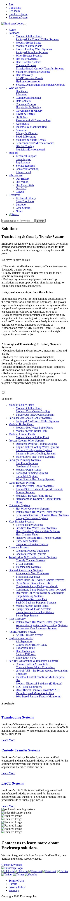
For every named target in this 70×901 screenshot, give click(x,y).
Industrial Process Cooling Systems (36, 453)
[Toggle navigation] (24, 24)
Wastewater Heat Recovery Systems (36, 628)
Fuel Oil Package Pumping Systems (36, 602)
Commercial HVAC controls (32, 664)
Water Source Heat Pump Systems (35, 456)
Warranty (14, 890)
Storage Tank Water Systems (32, 518)
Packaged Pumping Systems (32, 52)
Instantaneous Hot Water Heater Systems (39, 511)
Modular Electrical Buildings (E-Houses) (39, 683)
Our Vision (22, 181)
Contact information (27, 168)
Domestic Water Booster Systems (34, 485)
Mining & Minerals (27, 133)
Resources (14, 194)
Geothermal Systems (27, 466)
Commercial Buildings (28, 97)
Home (12, 29)
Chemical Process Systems (31, 553)
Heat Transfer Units (27, 534)
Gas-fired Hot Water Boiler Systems (36, 528)
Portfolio (21, 204)
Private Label (23, 172)
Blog (11, 4)
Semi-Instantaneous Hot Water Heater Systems (42, 515)
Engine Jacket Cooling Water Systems (37, 447)
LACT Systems (25, 563)
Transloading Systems (28, 566)
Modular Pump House (28, 469)
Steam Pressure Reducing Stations (35, 612)
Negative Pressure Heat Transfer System (38, 537)
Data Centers (23, 100)
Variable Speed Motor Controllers (35, 693)
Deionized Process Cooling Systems (36, 443)
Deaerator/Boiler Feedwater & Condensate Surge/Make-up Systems (40, 594)
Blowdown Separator (28, 576)
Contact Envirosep (11, 864)
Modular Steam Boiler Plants (32, 605)
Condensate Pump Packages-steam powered (41, 589)
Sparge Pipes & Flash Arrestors (33, 609)
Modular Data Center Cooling (33, 411)
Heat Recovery (24, 74)
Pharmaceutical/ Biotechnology (33, 120)
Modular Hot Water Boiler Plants (34, 427)
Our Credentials (25, 185)
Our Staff (21, 188)
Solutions (14, 32)
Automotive (22, 123)
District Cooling (25, 146)
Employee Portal (18, 14)
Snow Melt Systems (27, 476)
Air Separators (24, 641)
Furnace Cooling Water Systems (34, 450)
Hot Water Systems (27, 58)
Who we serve (17, 87)
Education (21, 94)
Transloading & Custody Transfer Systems (40, 68)
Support (13, 152)
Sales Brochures (25, 201)
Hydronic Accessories (28, 81)
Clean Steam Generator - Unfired (34, 583)
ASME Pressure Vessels (29, 78)
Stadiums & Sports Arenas (31, 139)
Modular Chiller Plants (28, 36)
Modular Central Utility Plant (32, 437)
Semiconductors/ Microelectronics (35, 143)
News (19, 211)
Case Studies (23, 207)
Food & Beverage (26, 136)
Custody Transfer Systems (30, 560)
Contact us (15, 7)
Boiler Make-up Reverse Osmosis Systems (40, 579)
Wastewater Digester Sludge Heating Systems (41, 625)
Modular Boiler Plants (28, 42)
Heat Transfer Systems (28, 62)
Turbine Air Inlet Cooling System (34, 414)
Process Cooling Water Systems (34, 49)
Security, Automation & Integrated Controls (40, 84)
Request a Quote (18, 17)
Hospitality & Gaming (28, 107)
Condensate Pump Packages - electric (37, 586)
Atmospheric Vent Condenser (32, 573)
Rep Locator (23, 162)
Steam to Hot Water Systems (32, 544)
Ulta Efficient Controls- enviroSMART (38, 689)
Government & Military (29, 110)
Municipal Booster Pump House (34, 495)
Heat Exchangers (25, 651)
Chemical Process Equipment (32, 550)
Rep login (14, 10)
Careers (20, 191)
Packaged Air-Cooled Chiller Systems (37, 39)
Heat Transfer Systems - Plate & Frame (38, 531)
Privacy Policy (17, 887)
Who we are (15, 175)
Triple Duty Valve (26, 657)
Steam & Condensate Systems (33, 71)
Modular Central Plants (29, 45)
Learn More (8, 740)
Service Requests (25, 165)
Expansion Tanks (25, 647)
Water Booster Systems (29, 55)
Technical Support (26, 155)
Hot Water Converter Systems (33, 508)
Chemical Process (26, 65)
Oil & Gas (21, 117)
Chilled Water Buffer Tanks (31, 644)
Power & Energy (25, 113)
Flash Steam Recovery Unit (31, 599)
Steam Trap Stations (27, 615)
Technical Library (26, 198)
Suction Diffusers (26, 654)
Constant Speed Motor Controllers (35, 667)
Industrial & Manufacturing (31, 126)
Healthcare (22, 91)
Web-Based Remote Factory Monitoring (38, 696)
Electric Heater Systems (29, 524)
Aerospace (22, 130)
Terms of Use (16, 880)
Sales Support (23, 159)
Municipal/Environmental (30, 149)
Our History (22, 178)
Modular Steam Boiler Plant (31, 430)
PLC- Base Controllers (29, 686)
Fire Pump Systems (27, 463)
